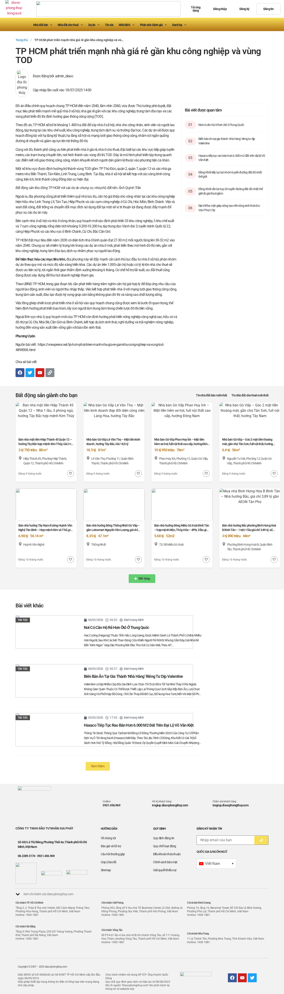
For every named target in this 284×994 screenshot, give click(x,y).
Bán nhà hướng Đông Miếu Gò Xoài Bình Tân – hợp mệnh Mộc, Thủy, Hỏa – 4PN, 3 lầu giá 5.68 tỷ (181, 530)
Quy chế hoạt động (164, 846)
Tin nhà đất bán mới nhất (211, 395)
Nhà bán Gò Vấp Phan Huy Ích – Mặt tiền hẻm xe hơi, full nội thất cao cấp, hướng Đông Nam (181, 444)
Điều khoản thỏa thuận (167, 854)
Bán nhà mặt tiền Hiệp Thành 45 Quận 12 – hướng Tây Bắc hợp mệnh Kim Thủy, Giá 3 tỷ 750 (45, 444)
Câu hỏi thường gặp (113, 854)
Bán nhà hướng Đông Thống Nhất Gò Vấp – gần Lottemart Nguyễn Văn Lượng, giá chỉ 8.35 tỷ (113, 530)
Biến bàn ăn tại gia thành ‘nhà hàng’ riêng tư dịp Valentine (133, 676)
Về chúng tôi (108, 838)
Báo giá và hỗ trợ (111, 846)
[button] (142, 578)
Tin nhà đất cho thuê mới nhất (249, 395)
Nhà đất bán (40, 25)
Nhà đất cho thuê (68, 25)
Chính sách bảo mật (165, 862)
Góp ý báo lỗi (108, 862)
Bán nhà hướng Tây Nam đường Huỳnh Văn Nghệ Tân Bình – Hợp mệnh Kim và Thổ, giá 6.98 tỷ (45, 530)
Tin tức (109, 25)
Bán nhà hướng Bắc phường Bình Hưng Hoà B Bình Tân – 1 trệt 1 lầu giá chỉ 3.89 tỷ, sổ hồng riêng (249, 530)
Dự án (91, 25)
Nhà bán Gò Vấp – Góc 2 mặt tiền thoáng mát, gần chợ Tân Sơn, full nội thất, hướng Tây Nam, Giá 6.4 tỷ (247, 444)
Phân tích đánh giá (151, 25)
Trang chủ (22, 40)
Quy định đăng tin (163, 838)
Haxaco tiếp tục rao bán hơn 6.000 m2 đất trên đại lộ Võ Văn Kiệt (139, 725)
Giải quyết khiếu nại (164, 870)
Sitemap (106, 870)
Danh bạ (177, 25)
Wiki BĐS (124, 25)
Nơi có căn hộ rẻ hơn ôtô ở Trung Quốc (221, 125)
